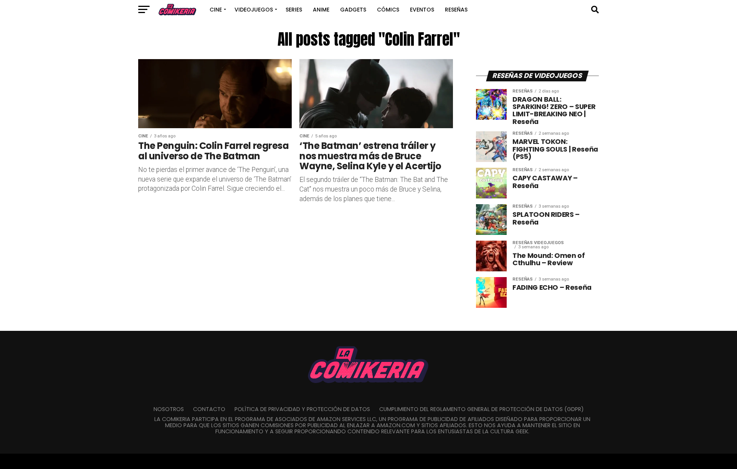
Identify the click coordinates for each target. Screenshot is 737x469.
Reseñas (456, 9)
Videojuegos (254, 9)
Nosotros (169, 409)
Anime (321, 9)
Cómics (388, 9)
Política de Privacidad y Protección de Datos (302, 409)
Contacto (209, 409)
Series (294, 9)
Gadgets (353, 9)
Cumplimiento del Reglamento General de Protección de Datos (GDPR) (481, 409)
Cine (216, 9)
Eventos (422, 9)
